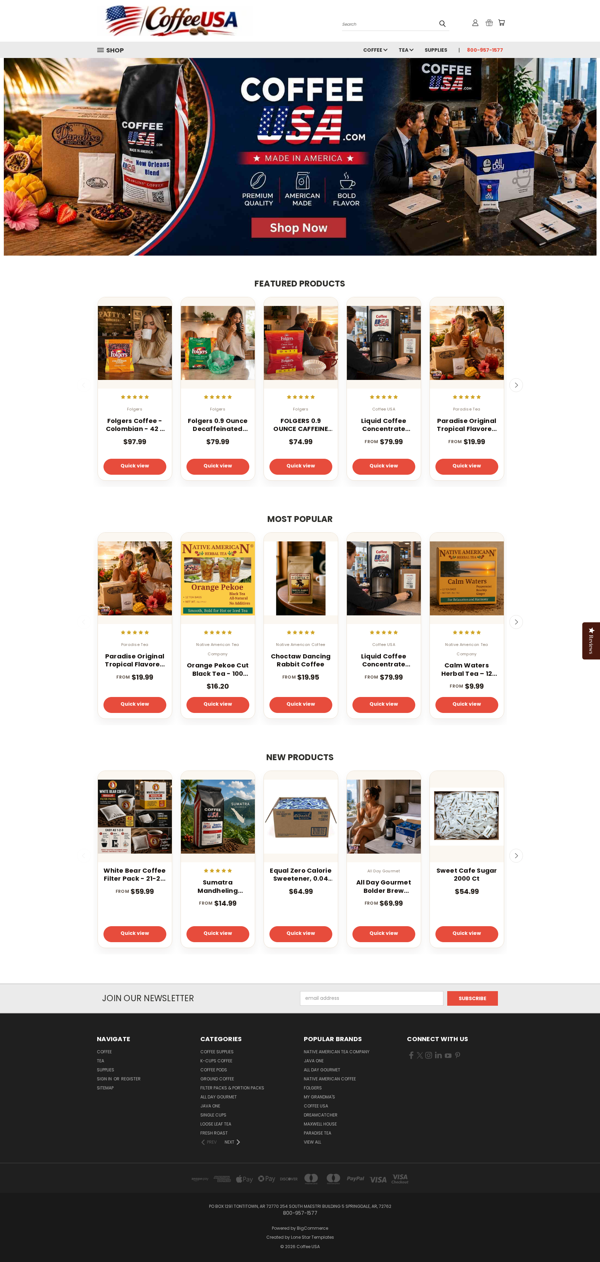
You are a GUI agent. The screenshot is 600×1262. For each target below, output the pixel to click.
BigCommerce (312, 1228)
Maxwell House (320, 1124)
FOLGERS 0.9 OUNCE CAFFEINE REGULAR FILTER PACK (300, 425)
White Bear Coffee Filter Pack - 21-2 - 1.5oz (134, 874)
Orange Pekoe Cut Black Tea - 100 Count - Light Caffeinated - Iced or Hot (218, 669)
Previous (84, 385)
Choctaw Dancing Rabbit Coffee (301, 660)
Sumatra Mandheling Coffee (218, 886)
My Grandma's (319, 1097)
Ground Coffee (217, 1079)
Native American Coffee (330, 1079)
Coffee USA (316, 1106)
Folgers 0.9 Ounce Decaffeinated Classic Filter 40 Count (218, 425)
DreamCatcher (321, 1115)
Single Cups (213, 1115)
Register (131, 1079)
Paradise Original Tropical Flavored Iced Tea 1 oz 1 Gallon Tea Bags (466, 425)
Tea (404, 50)
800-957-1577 (485, 50)
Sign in (105, 1079)
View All (312, 1142)
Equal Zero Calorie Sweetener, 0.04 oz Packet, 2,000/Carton (301, 874)
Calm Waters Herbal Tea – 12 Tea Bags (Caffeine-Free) (467, 669)
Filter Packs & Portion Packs (232, 1088)
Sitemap (105, 1088)
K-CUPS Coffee (216, 1061)
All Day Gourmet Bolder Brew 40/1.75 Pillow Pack (383, 886)
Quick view (134, 465)
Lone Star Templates (312, 1237)
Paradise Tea (317, 1133)
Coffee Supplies (217, 1052)
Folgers (313, 1088)
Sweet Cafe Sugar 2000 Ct (466, 874)
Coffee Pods (213, 1070)
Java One (210, 1106)
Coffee (373, 50)
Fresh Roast (214, 1133)
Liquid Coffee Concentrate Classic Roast (383, 425)
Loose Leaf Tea (215, 1124)
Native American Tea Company (336, 1052)
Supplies (436, 50)
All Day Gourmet (218, 1097)
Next (516, 385)
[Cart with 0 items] (501, 22)
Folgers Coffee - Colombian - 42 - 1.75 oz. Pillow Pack (134, 425)
